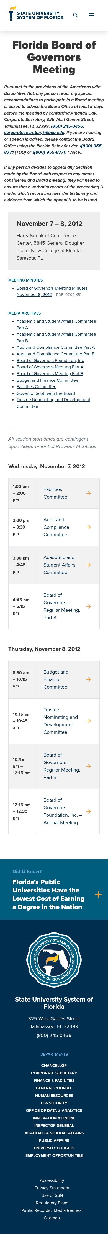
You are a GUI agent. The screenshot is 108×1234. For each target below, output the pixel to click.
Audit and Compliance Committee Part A (56, 347)
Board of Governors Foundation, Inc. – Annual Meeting (67, 811)
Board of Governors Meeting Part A (50, 367)
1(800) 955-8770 (49, 152)
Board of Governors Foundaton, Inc (50, 360)
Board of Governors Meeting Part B (50, 373)
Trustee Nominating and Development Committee (67, 721)
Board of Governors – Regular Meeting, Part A (67, 606)
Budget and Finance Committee (47, 380)
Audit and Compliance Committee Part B (56, 354)
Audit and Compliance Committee (67, 527)
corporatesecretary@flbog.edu (34, 132)
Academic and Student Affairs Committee (67, 564)
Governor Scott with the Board (46, 393)
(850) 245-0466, (67, 126)
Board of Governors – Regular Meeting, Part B (67, 766)
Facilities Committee (36, 386)
